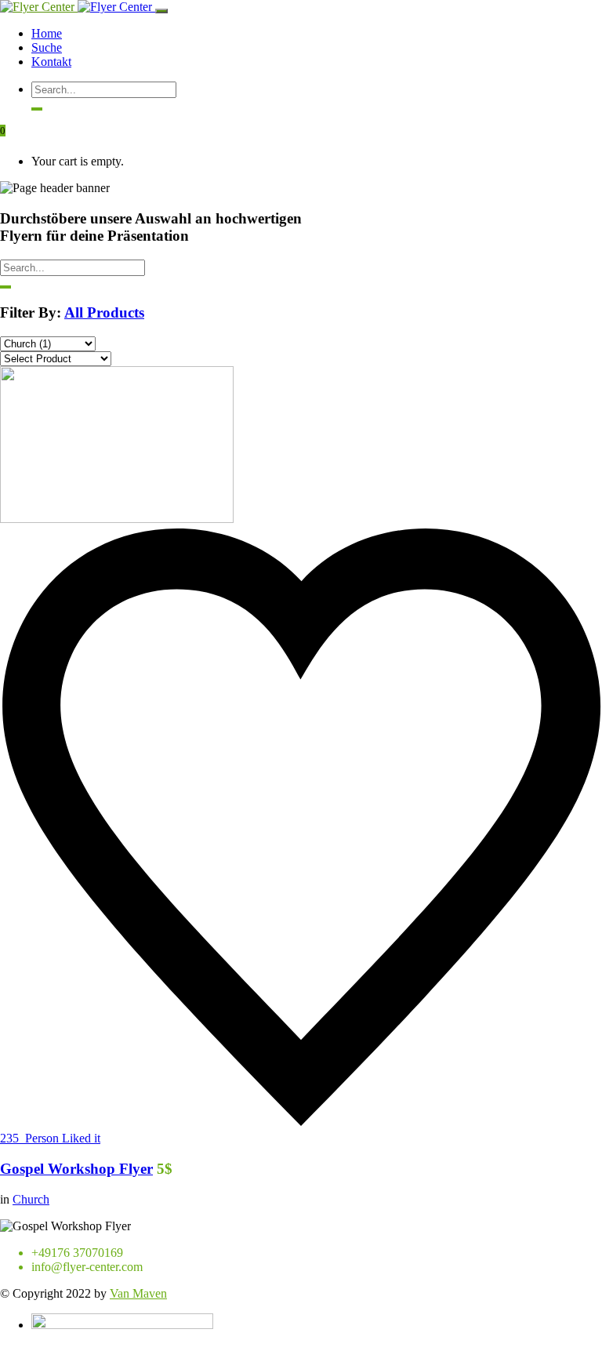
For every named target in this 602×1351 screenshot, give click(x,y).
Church (31, 1199)
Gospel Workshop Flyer (76, 1168)
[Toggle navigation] (161, 11)
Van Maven (138, 1293)
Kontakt (51, 61)
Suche (46, 47)
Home (46, 33)
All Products (104, 312)
